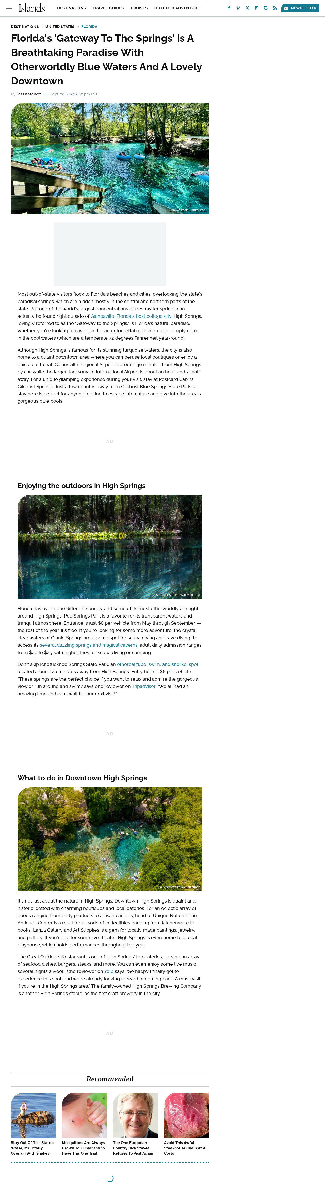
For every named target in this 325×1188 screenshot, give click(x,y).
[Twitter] (247, 9)
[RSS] (274, 9)
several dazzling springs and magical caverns (89, 645)
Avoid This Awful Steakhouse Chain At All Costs (186, 1148)
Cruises (139, 8)
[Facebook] (229, 9)
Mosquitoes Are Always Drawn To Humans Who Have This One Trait (83, 1148)
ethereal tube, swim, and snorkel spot (157, 664)
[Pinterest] (238, 9)
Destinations (71, 8)
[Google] (265, 9)
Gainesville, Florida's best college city (131, 316)
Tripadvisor (143, 686)
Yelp (108, 971)
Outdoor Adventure (177, 8)
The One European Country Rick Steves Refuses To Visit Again (133, 1148)
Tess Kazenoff (29, 94)
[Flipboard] (256, 9)
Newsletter (303, 8)
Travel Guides (108, 8)
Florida (89, 27)
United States (60, 27)
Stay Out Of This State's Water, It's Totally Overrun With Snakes (32, 1148)
